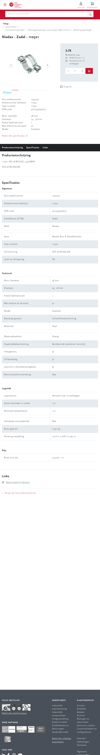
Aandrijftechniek (60, 732)
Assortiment (59, 700)
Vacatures (81, 745)
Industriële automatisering (59, 707)
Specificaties (32, 148)
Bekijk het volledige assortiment (61, 740)
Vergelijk (67, 87)
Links (45, 148)
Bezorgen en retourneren (83, 720)
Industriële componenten (59, 714)
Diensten (81, 738)
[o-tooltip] (75, 71)
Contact (81, 706)
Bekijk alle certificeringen (14, 713)
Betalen (81, 712)
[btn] (89, 71)
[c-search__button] (90, 14)
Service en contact (86, 725)
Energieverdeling (60, 719)
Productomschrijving (12, 148)
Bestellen (81, 709)
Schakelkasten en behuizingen (60, 727)
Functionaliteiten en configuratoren (87, 730)
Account (81, 715)
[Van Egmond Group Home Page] (15, 5)
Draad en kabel (59, 722)
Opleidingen (83, 742)
